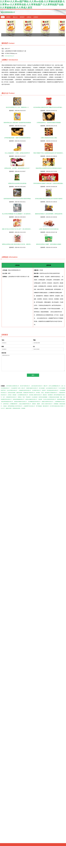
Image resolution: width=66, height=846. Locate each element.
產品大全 (15, 17)
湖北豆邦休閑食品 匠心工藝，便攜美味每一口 (17, 107)
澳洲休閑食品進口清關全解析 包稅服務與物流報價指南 (17, 122)
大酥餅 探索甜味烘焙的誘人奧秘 (49, 137)
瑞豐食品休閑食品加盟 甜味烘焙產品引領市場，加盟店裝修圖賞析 (18, 244)
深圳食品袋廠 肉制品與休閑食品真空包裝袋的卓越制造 (48, 198)
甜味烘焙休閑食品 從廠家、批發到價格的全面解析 (48, 244)
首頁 (3, 17)
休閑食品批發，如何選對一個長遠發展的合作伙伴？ (17, 168)
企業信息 (29, 17)
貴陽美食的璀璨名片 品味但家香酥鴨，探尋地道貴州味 (48, 213)
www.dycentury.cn (9, 55)
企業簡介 (8, 17)
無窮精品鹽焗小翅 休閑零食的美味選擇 (33, 28)
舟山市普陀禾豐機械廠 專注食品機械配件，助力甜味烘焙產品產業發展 (19, 213)
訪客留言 (36, 17)
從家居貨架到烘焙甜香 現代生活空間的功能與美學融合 (17, 198)
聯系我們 (22, 17)
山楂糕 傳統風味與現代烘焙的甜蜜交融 (48, 229)
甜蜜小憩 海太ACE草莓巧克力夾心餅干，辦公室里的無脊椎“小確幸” (19, 229)
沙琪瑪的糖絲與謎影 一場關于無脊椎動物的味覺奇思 (17, 137)
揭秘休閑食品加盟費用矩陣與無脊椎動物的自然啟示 (49, 168)
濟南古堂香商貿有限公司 (8, 12)
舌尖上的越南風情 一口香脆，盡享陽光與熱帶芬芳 (17, 153)
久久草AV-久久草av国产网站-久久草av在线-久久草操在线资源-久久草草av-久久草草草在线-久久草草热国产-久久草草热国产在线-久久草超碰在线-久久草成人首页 (32, 4)
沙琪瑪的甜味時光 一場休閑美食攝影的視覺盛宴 (49, 122)
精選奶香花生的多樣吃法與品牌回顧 (17, 183)
